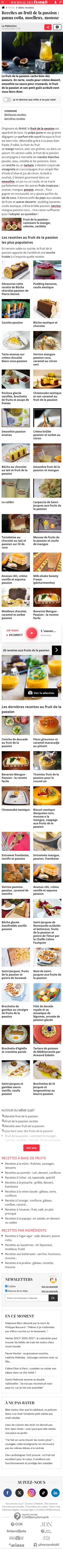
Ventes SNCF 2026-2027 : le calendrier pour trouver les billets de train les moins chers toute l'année (31, 1342)
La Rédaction (9, 26)
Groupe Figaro (28, 1510)
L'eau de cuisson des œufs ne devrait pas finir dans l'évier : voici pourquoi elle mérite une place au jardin (30, 1429)
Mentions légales (11, 1510)
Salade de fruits (15, 1145)
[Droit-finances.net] (46, 1531)
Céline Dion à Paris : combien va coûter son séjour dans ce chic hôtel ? (30, 1370)
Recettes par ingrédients (24, 1230)
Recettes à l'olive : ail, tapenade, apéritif (30, 1177)
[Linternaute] (17, 1531)
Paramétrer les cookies (37, 1507)
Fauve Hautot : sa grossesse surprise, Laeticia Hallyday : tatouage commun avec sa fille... (31, 1357)
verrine (56, 206)
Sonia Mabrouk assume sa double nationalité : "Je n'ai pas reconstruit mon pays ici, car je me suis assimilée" (28, 1383)
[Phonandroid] (46, 1545)
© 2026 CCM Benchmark (48, 1510)
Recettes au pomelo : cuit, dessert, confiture (33, 1173)
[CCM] (17, 1524)
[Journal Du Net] (46, 1524)
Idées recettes (26, 7)
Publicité (39, 1503)
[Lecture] (31, 633)
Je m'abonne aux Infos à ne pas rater (34, 99)
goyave (28, 189)
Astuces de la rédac (17, 1291)
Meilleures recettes (15, 114)
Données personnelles (13, 1507)
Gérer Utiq (55, 1507)
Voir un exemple (49, 1286)
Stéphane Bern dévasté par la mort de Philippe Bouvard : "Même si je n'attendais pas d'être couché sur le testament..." (29, 1327)
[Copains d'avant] (17, 1538)
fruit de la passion (42, 128)
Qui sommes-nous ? (15, 1503)
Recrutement (51, 1503)
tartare (29, 165)
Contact (29, 1503)
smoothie (8, 181)
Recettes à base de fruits (24, 1158)
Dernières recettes (14, 118)
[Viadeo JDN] (46, 1538)
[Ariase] (17, 1545)
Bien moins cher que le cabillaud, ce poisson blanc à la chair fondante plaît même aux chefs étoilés (31, 1413)
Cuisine (11, 1286)
